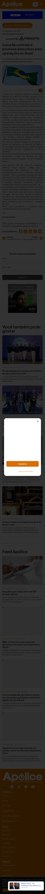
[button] (38, 421)
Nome (8, 442)
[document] (22, 447)
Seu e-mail (10, 452)
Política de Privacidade (26, 471)
